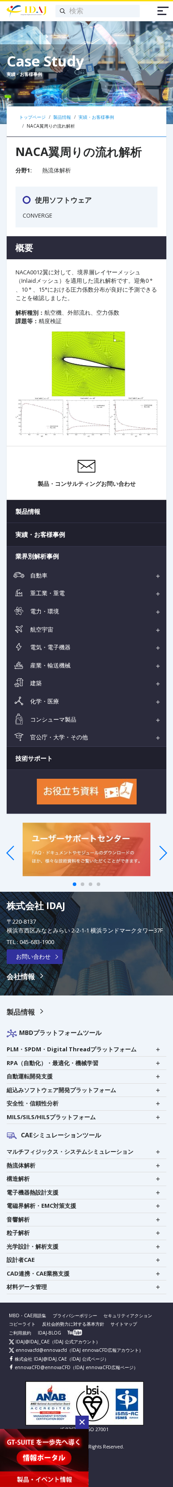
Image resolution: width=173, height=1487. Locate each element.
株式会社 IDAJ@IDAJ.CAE (40, 1359)
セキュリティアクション (127, 1315)
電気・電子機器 (50, 647)
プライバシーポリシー (75, 1315)
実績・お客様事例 (40, 534)
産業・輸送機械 (50, 665)
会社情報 (21, 976)
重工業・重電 (47, 593)
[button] (82, 1422)
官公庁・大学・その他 (58, 737)
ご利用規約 (20, 1333)
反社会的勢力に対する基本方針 (73, 1324)
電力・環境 (44, 611)
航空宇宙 (41, 629)
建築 (35, 683)
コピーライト (22, 1324)
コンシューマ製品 (52, 719)
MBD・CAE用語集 (27, 1315)
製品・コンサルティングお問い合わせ (87, 484)
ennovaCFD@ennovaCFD (42, 1367)
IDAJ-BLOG (49, 1333)
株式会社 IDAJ (36, 905)
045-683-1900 (37, 942)
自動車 (38, 575)
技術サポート (34, 758)
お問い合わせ (33, 956)
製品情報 (28, 511)
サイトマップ (123, 1324)
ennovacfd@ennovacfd (40, 1350)
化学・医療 (44, 701)
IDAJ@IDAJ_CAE (32, 1342)
